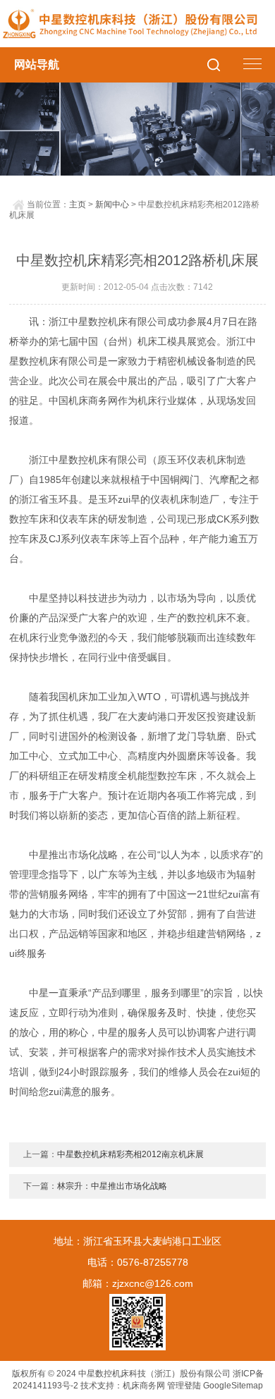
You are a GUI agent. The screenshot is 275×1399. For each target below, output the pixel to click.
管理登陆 (184, 1386)
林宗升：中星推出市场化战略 (112, 1186)
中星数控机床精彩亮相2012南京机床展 (130, 1154)
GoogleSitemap (233, 1386)
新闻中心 (112, 204)
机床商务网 (144, 1386)
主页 (77, 204)
